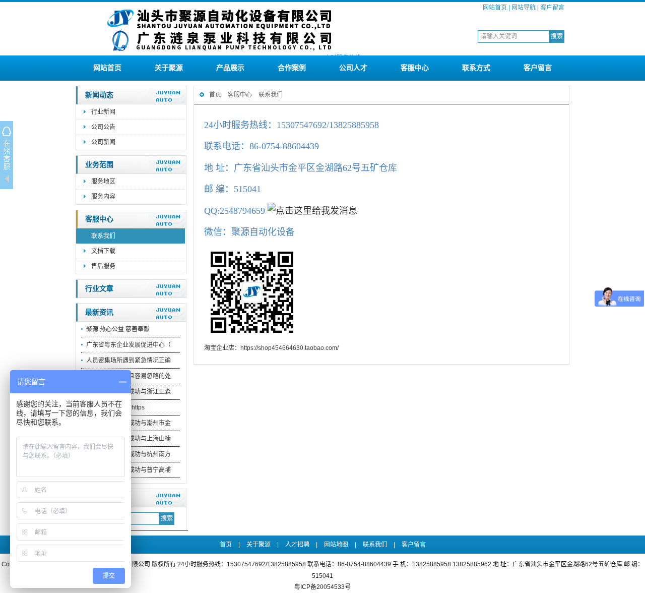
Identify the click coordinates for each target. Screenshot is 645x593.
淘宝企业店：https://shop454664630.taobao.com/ (271, 347)
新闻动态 (99, 95)
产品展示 (230, 68)
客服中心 (415, 68)
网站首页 (495, 7)
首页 (215, 94)
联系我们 (103, 236)
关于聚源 (169, 68)
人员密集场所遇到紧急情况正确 (128, 360)
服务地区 (103, 181)
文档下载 (103, 251)
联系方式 (476, 68)
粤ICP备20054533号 (322, 586)
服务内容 (103, 196)
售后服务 (103, 266)
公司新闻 (103, 142)
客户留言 (552, 7)
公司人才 (353, 68)
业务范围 (99, 164)
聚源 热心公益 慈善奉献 (118, 329)
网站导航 (523, 7)
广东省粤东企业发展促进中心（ (128, 344)
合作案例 (292, 68)
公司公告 (103, 127)
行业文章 (99, 288)
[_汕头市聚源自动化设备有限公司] (219, 51)
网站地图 (336, 544)
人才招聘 (297, 544)
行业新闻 (103, 111)
